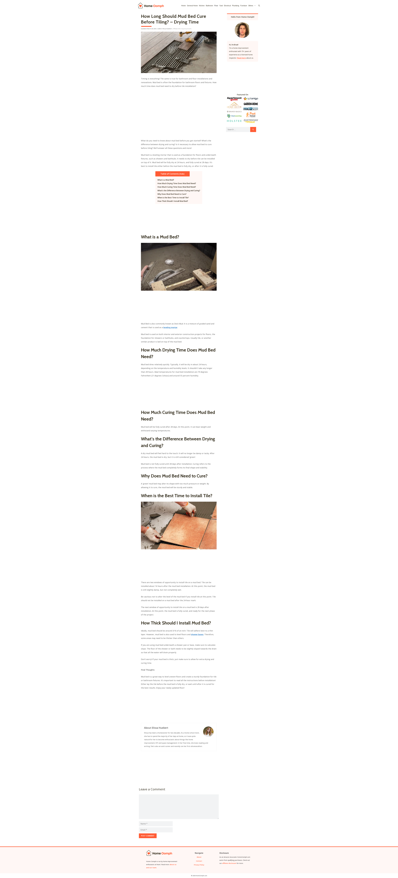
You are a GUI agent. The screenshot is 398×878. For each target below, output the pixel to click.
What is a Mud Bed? (165, 180)
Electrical (227, 6)
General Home (192, 6)
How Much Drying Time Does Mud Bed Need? (176, 183)
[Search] (253, 129)
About (199, 857)
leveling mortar (170, 327)
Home (183, 6)
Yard (221, 6)
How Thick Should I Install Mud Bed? (172, 201)
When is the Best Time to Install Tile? (173, 197)
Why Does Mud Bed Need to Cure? (171, 194)
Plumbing (235, 6)
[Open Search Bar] (259, 6)
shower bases (197, 634)
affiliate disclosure (229, 863)
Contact (199, 861)
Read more (241, 58)
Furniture (243, 6)
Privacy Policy (199, 865)
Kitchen (202, 6)
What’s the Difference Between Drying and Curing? (178, 190)
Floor (216, 6)
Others (250, 6)
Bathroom (209, 6)
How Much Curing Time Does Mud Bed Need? (176, 187)
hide (182, 174)
